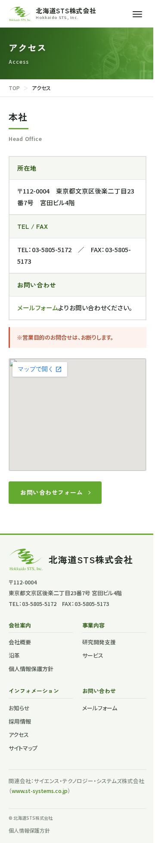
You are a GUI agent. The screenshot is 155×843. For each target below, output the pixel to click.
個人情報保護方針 (31, 669)
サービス (92, 655)
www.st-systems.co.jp (40, 791)
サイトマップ (23, 748)
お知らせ (19, 708)
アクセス (19, 735)
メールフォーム (37, 307)
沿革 (14, 655)
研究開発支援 (99, 642)
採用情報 (20, 721)
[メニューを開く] (137, 14)
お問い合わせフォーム (51, 492)
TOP (14, 87)
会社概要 (20, 642)
